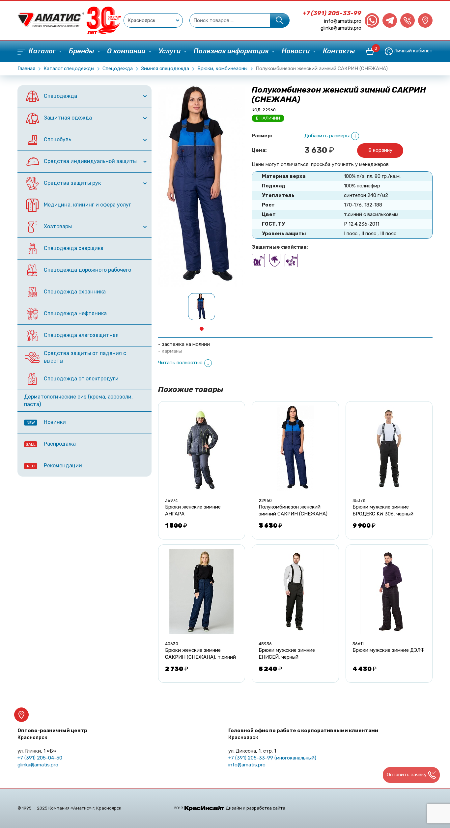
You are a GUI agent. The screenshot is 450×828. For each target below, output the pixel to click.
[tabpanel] (201, 306)
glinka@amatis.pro (341, 28)
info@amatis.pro (342, 21)
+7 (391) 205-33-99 (332, 13)
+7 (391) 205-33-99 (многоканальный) (272, 758)
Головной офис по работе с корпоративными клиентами (303, 734)
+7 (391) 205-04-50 (39, 758)
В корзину (380, 150)
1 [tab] (202, 329)
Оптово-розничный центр (52, 734)
